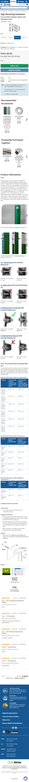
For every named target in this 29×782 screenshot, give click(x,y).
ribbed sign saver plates (17, 535)
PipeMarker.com (11, 767)
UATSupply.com (24, 767)
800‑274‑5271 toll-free (12, 739)
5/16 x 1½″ (3, 37)
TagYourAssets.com (17, 767)
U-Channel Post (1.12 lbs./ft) (10, 308)
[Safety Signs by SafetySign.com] (6, 4)
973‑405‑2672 (22, 74)
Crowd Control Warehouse (16, 766)
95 (9, 21)
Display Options (9, 678)
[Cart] (27, 4)
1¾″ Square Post (7, 262)
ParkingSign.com (5, 767)
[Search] (27, 7)
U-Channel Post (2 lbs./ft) (10, 336)
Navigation (1, 4)
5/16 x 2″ (11, 37)
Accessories (17, 10)
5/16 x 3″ (24, 37)
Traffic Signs (10, 10)
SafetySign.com (4, 10)
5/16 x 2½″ (17, 37)
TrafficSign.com (23, 766)
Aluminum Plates (19, 256)
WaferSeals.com (15, 768)
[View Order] (12, 5)
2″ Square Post (6, 285)
